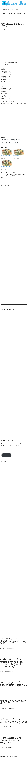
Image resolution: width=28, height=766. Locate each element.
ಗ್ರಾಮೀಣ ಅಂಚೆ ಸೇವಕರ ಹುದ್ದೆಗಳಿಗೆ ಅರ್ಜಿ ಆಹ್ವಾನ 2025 (13, 720)
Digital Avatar (14, 756)
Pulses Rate (16, 174)
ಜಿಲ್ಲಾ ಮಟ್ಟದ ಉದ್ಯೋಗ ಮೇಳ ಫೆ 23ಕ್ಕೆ (13, 702)
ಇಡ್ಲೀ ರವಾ (7, 175)
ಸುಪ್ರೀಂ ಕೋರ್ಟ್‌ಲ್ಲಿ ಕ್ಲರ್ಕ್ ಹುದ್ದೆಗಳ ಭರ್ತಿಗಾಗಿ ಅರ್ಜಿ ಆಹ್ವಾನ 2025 (11, 740)
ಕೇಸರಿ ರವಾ (15, 175)
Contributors (13, 755)
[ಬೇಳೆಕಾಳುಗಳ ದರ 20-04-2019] (6, 163)
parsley (11, 174)
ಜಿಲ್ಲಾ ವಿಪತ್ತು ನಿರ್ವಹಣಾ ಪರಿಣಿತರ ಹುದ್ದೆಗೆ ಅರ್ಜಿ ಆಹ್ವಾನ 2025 (13, 641)
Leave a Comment (19, 29)
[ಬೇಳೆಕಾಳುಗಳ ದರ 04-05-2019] (6, 152)
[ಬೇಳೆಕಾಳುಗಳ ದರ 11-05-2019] (18, 152)
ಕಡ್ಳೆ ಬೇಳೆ (11, 175)
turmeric (3, 175)
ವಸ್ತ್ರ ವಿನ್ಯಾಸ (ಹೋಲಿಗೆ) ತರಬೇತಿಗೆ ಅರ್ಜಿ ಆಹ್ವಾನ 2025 (13, 683)
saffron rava (22, 174)
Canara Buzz (14, 3)
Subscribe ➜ (6, 455)
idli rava (8, 174)
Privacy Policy (20, 755)
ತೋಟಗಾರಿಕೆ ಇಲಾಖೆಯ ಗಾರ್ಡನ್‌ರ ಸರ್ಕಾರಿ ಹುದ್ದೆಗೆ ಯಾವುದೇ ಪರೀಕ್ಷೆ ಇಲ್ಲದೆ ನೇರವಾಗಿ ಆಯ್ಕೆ (11, 663)
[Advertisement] (14, 48)
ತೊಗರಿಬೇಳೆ (19, 175)
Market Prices (9, 172)
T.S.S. (14, 172)
